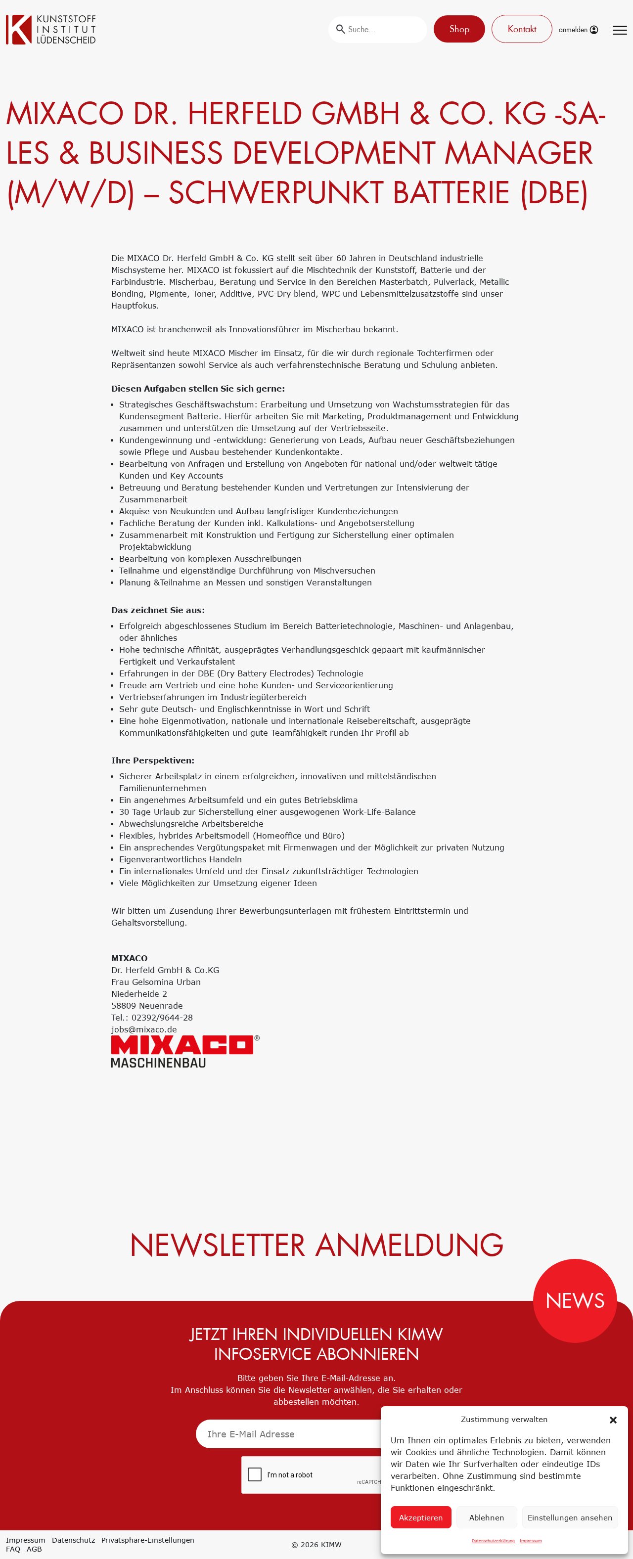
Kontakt (522, 29)
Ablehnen (486, 1517)
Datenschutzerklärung (493, 1540)
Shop (459, 29)
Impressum (531, 1540)
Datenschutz (73, 1540)
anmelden (574, 29)
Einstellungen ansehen (570, 1517)
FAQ (13, 1549)
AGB (34, 1549)
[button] (613, 1419)
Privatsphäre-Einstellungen (147, 1540)
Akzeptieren (421, 1517)
